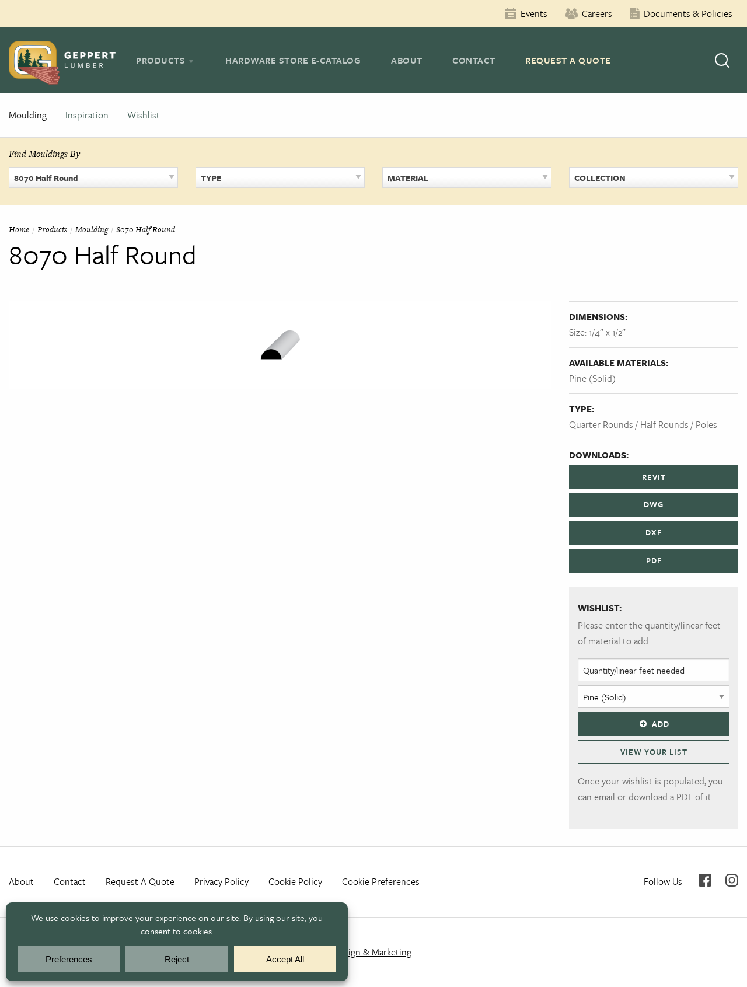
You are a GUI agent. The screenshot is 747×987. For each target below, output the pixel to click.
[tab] (166, 60)
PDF (654, 560)
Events (534, 13)
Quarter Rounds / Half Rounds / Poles (643, 424)
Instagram (731, 880)
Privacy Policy (221, 881)
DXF (653, 532)
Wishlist (143, 115)
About (407, 60)
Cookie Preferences (381, 881)
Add (660, 724)
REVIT (654, 477)
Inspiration (87, 115)
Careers (597, 13)
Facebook (705, 880)
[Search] (722, 60)
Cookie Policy (295, 881)
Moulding (28, 115)
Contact (473, 60)
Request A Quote (568, 60)
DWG (654, 504)
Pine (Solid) (592, 378)
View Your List (653, 752)
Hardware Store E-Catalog (293, 60)
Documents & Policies (688, 13)
